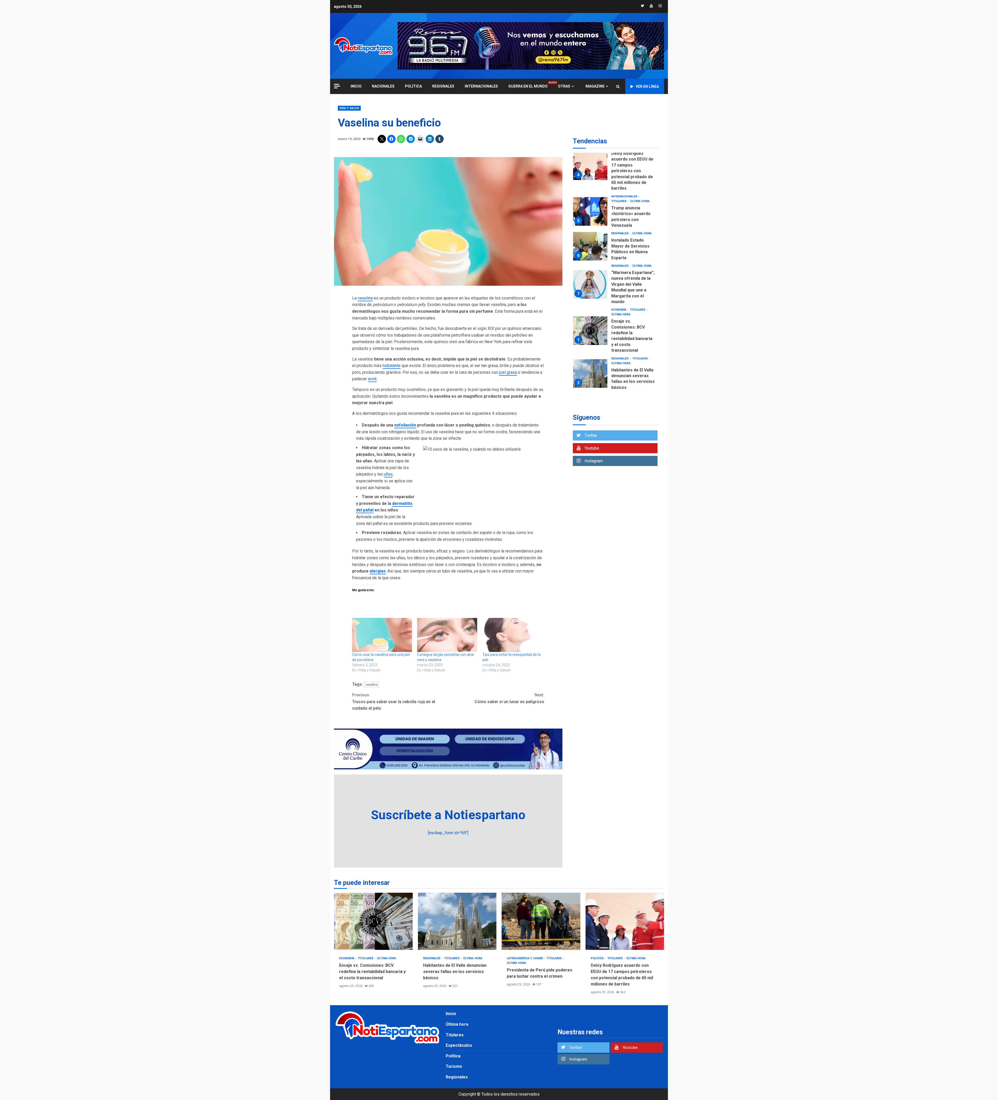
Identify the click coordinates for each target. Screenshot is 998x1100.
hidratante (391, 365)
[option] (616, 167)
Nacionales (383, 86)
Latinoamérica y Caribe (525, 958)
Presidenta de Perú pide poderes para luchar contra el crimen (541, 921)
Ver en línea (647, 86)
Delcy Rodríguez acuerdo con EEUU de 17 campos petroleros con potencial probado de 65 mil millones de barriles (590, 165)
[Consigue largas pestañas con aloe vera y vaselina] (447, 635)
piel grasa (508, 372)
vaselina (365, 298)
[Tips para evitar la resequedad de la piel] (512, 635)
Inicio (451, 1013)
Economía (619, 309)
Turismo (454, 1066)
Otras (564, 86)
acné (372, 378)
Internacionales (481, 86)
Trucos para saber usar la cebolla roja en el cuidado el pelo (393, 701)
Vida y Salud (349, 108)
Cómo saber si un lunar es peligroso (509, 698)
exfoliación (405, 425)
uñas (388, 474)
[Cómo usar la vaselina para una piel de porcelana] (382, 635)
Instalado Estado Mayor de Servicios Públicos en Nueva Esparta (590, 246)
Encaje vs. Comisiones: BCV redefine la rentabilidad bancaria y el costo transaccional (590, 330)
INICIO (356, 86)
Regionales (443, 86)
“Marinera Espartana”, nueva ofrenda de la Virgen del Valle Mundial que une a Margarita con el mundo (590, 284)
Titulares (619, 201)
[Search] (618, 86)
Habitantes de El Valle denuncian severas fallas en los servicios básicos (590, 373)
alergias (378, 571)
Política (413, 86)
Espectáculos (459, 1045)
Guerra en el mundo (528, 86)
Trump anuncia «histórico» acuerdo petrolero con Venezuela (590, 211)
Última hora (639, 201)
